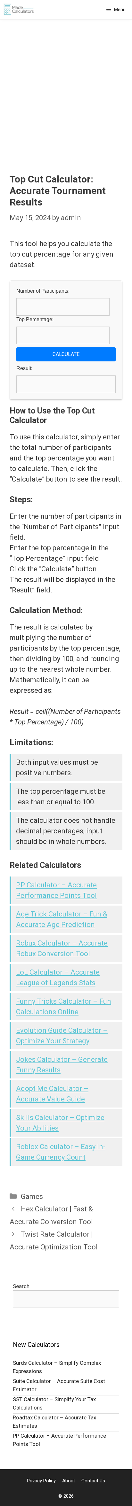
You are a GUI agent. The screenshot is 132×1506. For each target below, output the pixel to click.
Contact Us (93, 1481)
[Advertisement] (66, 104)
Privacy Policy (41, 1481)
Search (21, 1286)
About (68, 1481)
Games (32, 1197)
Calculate (66, 354)
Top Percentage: (35, 319)
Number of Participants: (43, 291)
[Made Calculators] (19, 9)
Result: (24, 368)
